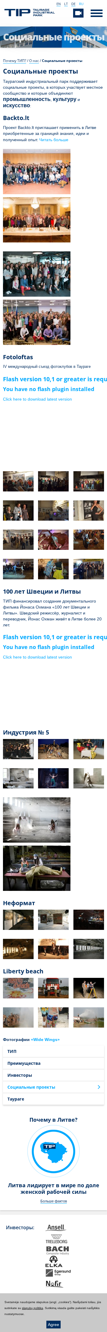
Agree (53, 1324)
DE (73, 3)
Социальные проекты (31, 1087)
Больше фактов (53, 1201)
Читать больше (53, 139)
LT (66, 3)
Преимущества (23, 1063)
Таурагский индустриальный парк (29, 13)
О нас (34, 60)
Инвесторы (19, 1075)
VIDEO (78, 13)
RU (81, 3)
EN (58, 3)
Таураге (15, 1099)
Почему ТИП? (14, 60)
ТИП (11, 1051)
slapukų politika (32, 1308)
